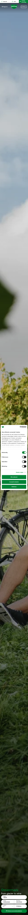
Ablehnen (14, 486)
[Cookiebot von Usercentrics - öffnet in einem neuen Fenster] (20, 427)
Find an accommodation (15, 911)
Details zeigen (19, 472)
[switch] (24, 457)
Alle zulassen (14, 477)
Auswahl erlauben (14, 482)
